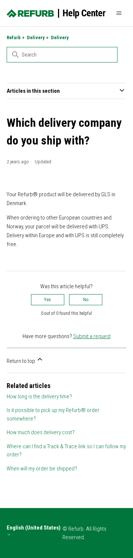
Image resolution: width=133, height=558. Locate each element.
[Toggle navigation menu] (119, 13)
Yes (47, 299)
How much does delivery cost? (41, 432)
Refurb (14, 37)
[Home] (56, 13)
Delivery (36, 37)
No (85, 299)
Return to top (21, 361)
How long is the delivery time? (39, 396)
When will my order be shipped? (42, 468)
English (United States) (34, 528)
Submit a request (92, 336)
